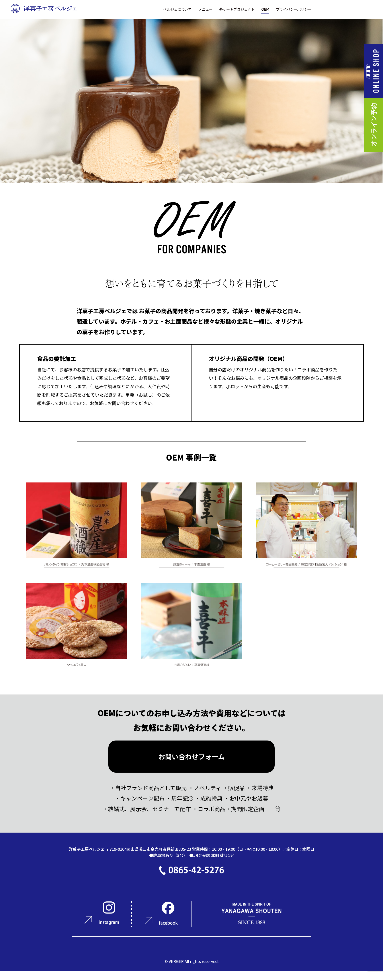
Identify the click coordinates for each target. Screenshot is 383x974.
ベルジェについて (177, 9)
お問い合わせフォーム (191, 756)
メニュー (205, 9)
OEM (265, 9)
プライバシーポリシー (293, 9)
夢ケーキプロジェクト (237, 9)
